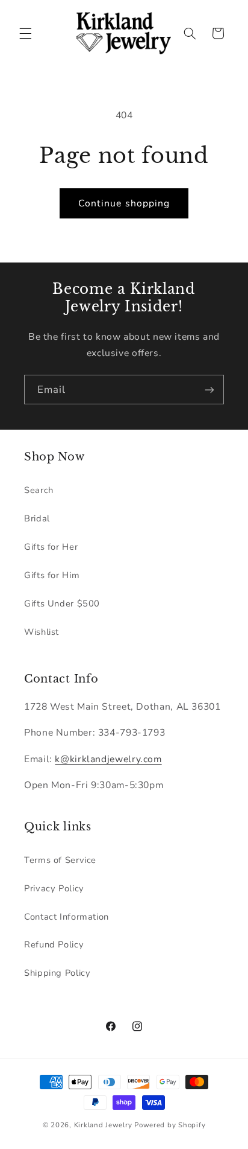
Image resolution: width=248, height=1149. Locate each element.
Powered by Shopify (169, 1125)
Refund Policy (54, 944)
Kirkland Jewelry (103, 1125)
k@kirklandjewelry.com (108, 759)
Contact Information (66, 917)
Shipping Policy (57, 973)
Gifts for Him (51, 575)
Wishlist (41, 632)
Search (39, 490)
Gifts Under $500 (62, 603)
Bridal (37, 518)
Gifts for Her (51, 547)
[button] (25, 33)
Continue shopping (124, 203)
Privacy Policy (54, 888)
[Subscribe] (209, 389)
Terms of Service (60, 860)
